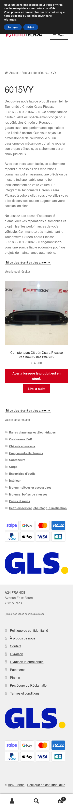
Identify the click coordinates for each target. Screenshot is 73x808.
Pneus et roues (19, 501)
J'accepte (13, 27)
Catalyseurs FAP (20, 439)
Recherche (36, 801)
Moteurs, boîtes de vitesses (28, 494)
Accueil (13, 73)
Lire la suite (36, 388)
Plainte (15, 677)
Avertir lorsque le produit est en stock (36, 376)
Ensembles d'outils (22, 474)
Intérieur (15, 480)
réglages (10, 19)
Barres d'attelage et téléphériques (32, 432)
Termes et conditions (25, 693)
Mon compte (12, 801)
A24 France (16, 784)
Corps (13, 467)
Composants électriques (26, 453)
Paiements (17, 669)
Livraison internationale (27, 661)
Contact (15, 646)
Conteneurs (17, 460)
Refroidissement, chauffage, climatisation (38, 508)
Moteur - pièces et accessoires (30, 487)
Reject (30, 27)
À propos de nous (22, 638)
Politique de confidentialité (29, 630)
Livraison (16, 654)
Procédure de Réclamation (29, 685)
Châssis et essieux (22, 446)
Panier (56, 797)
